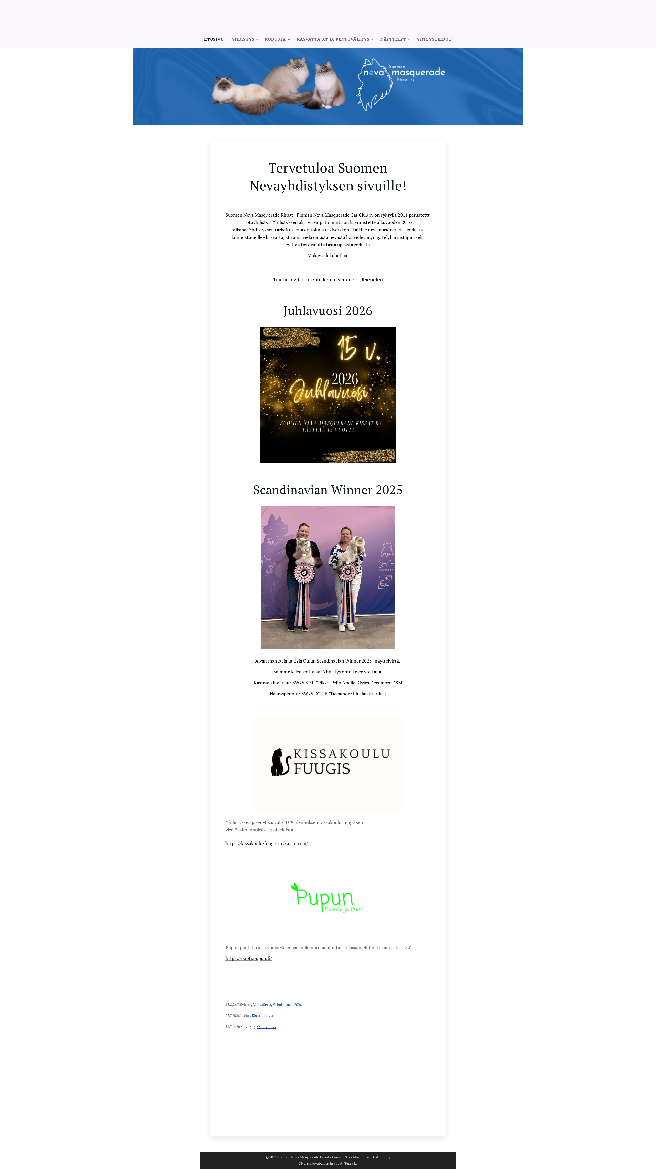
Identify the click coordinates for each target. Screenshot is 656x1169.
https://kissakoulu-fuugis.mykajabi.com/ (266, 843)
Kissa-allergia (262, 1015)
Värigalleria (262, 1004)
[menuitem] (216, 39)
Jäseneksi (371, 279)
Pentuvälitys (266, 1026)
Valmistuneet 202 (286, 1004)
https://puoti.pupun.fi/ (248, 958)
